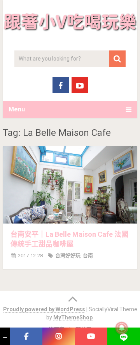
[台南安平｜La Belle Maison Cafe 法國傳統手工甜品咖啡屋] (70, 185)
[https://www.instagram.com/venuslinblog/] (58, 336)
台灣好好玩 (67, 255)
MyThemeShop (73, 317)
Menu (17, 109)
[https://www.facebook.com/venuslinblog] (26, 336)
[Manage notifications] (122, 328)
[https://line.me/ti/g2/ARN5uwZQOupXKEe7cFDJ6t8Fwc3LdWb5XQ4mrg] (123, 336)
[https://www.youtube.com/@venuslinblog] (91, 336)
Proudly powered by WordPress (44, 309)
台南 (88, 255)
